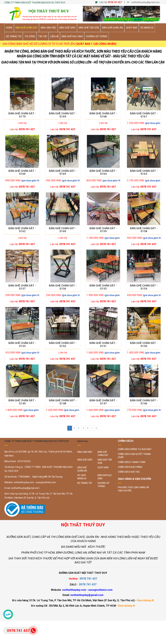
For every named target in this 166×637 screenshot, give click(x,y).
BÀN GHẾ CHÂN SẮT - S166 (22, 172)
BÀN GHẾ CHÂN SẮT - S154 (144, 287)
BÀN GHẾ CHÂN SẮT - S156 (63, 287)
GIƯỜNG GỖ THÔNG (103, 485)
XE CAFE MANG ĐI (81, 477)
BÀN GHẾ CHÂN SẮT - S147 (103, 402)
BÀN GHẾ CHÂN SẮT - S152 (63, 344)
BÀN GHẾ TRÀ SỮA (105, 461)
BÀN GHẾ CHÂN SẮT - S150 (144, 344)
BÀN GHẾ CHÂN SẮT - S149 (22, 402)
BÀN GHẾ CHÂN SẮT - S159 (103, 230)
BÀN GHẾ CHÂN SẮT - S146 (144, 402)
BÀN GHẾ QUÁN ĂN (82, 469)
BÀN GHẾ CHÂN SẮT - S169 (63, 115)
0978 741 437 (115, 2)
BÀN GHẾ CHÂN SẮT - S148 (63, 402)
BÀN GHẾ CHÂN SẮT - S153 (22, 344)
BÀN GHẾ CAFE (85, 459)
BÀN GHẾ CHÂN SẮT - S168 (103, 115)
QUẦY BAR (103, 467)
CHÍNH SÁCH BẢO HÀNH (130, 467)
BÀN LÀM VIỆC (84, 452)
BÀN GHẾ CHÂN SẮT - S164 (103, 172)
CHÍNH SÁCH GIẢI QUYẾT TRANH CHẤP (134, 456)
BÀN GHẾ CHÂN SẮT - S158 (144, 230)
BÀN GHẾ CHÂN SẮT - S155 (103, 287)
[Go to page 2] (92, 428)
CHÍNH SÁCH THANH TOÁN (131, 462)
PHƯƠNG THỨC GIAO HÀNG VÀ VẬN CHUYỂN (133, 489)
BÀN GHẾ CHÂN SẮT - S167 (144, 115)
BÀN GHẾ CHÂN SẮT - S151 (103, 344)
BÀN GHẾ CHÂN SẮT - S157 (22, 287)
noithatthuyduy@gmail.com (145, 2)
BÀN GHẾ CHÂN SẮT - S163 (144, 172)
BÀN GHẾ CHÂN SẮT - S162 (22, 230)
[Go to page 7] (96, 428)
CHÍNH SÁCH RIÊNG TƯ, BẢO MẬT (135, 449)
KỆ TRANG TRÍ (84, 483)
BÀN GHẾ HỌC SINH (105, 477)
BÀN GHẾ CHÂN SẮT (103, 453)
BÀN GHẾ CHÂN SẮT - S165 (63, 172)
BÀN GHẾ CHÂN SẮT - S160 (63, 230)
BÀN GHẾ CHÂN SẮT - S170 (22, 115)
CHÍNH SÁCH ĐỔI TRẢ (129, 472)
